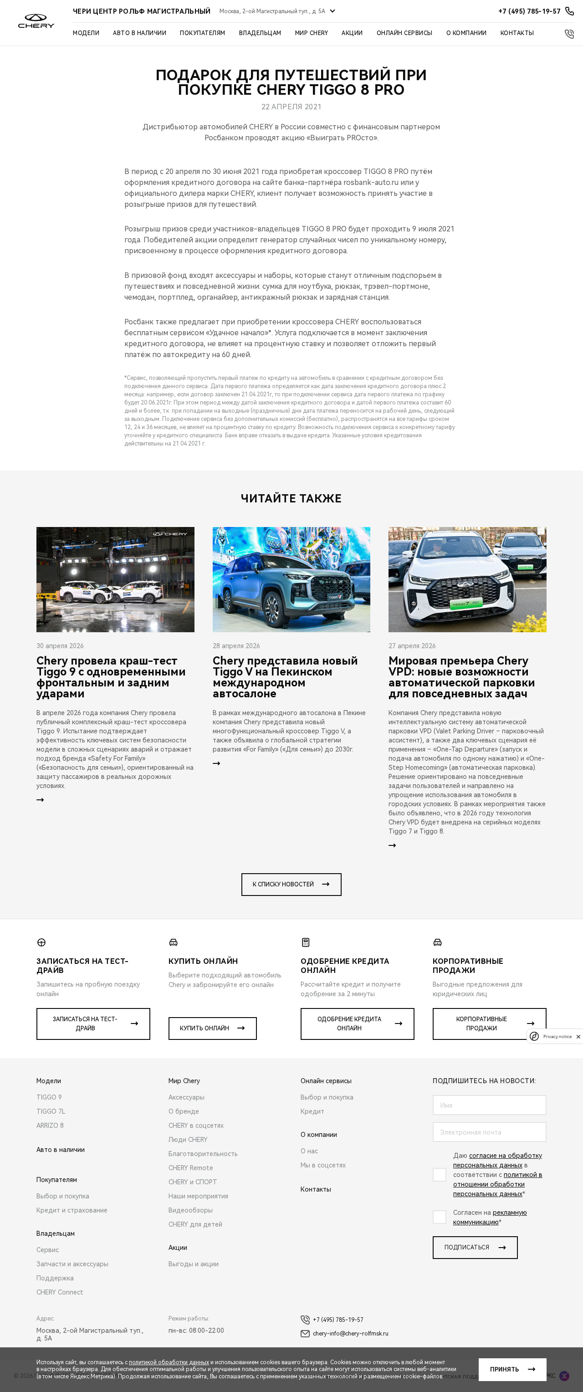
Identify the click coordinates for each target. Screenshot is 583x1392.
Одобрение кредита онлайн (349, 1024)
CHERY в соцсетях (196, 1125)
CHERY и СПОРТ (193, 1182)
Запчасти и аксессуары (72, 1264)
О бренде (184, 1111)
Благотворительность (203, 1153)
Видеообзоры (191, 1210)
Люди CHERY (188, 1139)
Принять (504, 1369)
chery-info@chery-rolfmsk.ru (351, 1334)
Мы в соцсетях (323, 1165)
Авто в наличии (139, 33)
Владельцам (260, 33)
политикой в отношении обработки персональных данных (497, 1184)
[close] (578, 1036)
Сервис (47, 1250)
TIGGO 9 (49, 1097)
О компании (466, 33)
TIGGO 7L (51, 1111)
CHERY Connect (59, 1292)
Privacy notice (557, 1036)
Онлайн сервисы (405, 33)
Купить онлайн (204, 1028)
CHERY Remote (191, 1168)
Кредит (312, 1111)
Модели (86, 33)
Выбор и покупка (62, 1196)
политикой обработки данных (169, 1362)
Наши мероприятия (198, 1196)
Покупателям (202, 33)
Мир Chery (311, 33)
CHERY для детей (195, 1224)
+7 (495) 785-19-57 (338, 1320)
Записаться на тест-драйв (85, 1024)
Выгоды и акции (194, 1264)
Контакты (517, 33)
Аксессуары (187, 1097)
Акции (352, 33)
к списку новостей (283, 884)
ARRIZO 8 (50, 1125)
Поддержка (55, 1278)
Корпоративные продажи (481, 1024)
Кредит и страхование (71, 1210)
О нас (309, 1151)
